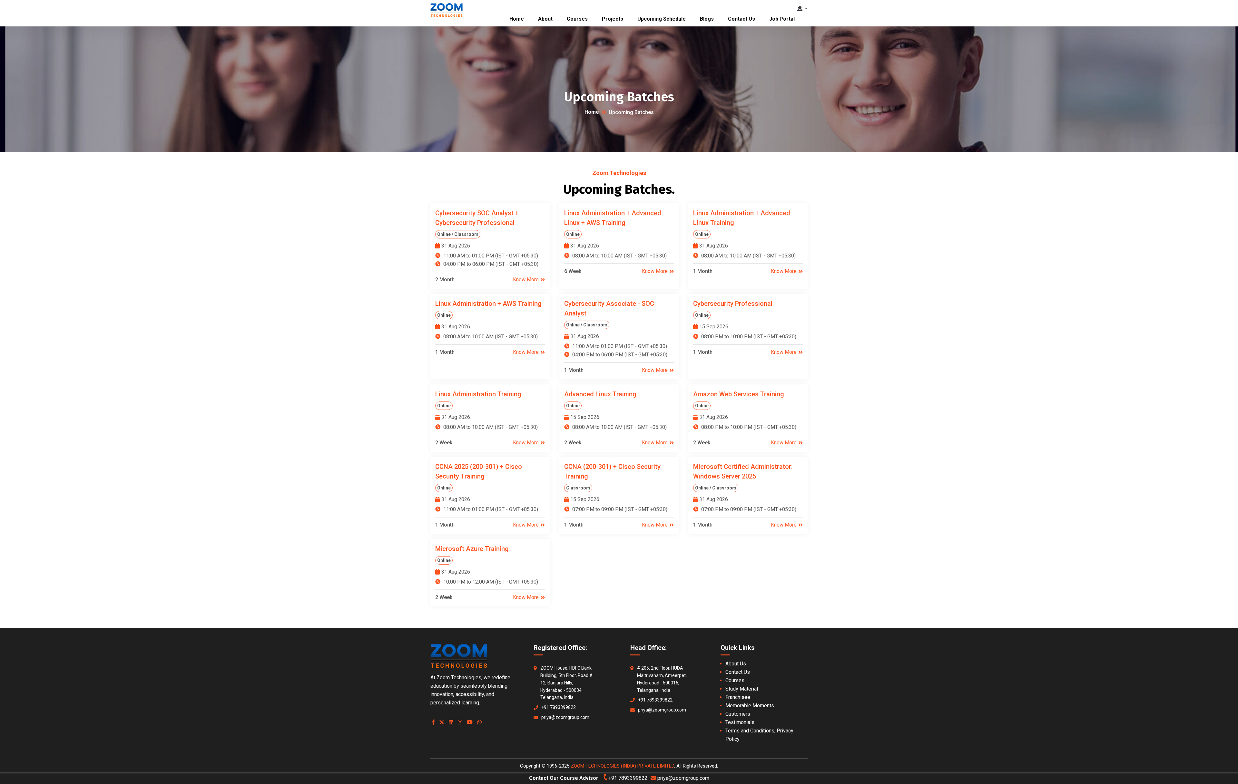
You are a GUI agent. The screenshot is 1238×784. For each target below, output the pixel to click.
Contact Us (741, 19)
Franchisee (737, 697)
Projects (612, 19)
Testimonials (739, 722)
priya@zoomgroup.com (565, 717)
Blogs (707, 19)
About (545, 19)
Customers (737, 714)
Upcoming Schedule (661, 19)
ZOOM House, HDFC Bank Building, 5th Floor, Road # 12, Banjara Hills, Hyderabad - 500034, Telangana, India (566, 682)
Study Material (741, 689)
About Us (735, 664)
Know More (526, 279)
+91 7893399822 (558, 707)
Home (516, 19)
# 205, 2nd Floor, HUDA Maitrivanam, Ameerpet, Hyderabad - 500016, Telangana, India (662, 678)
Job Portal (782, 19)
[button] (802, 9)
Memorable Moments (749, 705)
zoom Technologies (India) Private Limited (622, 766)
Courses (577, 19)
